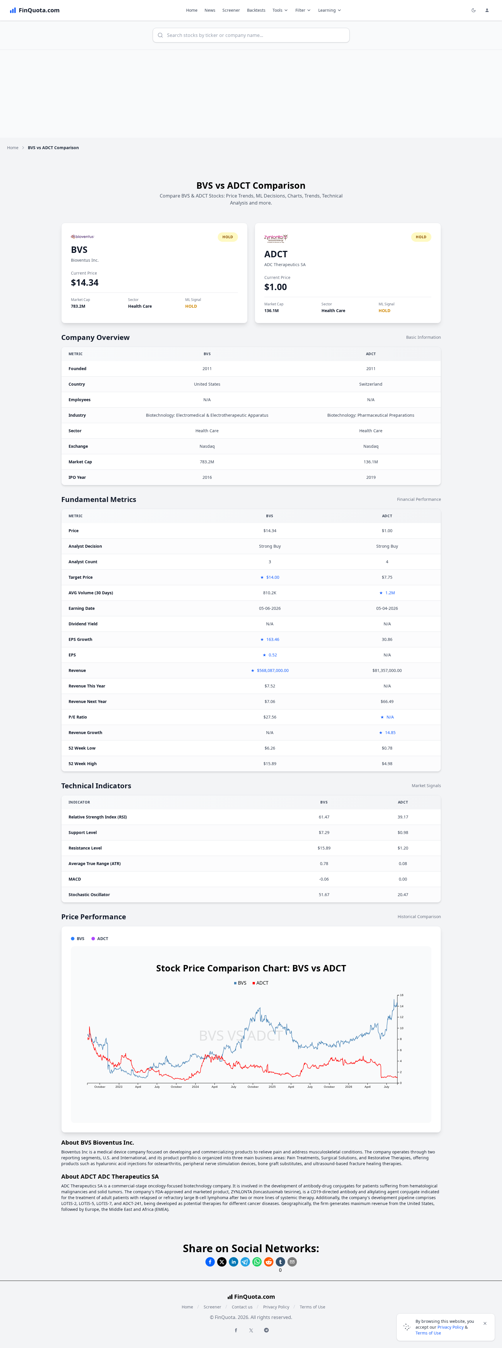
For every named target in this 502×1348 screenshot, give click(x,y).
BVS (79, 250)
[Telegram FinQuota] (266, 1330)
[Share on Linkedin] (233, 1262)
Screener (231, 10)
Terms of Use (312, 1307)
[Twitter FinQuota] (251, 1330)
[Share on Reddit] (268, 1262)
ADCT (275, 254)
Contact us (242, 1307)
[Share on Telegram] (245, 1262)
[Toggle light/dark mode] (473, 10)
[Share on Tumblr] (280, 1262)
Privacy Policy (276, 1307)
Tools (278, 10)
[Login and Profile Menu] (487, 10)
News (210, 10)
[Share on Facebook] (210, 1262)
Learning (327, 10)
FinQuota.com (254, 1297)
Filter (300, 10)
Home (192, 10)
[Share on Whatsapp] (257, 1262)
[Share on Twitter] (222, 1262)
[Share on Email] (292, 1262)
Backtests (256, 10)
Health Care (140, 306)
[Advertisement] (251, 94)
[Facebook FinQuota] (236, 1330)
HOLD (191, 306)
